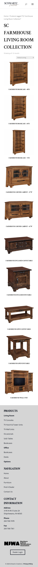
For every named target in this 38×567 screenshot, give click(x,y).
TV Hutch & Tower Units (13, 425)
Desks (6, 457)
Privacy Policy (28, 564)
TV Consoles (9, 420)
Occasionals (8, 434)
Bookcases (8, 443)
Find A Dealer (9, 487)
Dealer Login (18, 552)
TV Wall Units (9, 429)
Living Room (9, 415)
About (6, 478)
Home (6, 16)
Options (7, 461)
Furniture (7, 482)
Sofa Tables (8, 438)
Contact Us (8, 492)
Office (6, 448)
